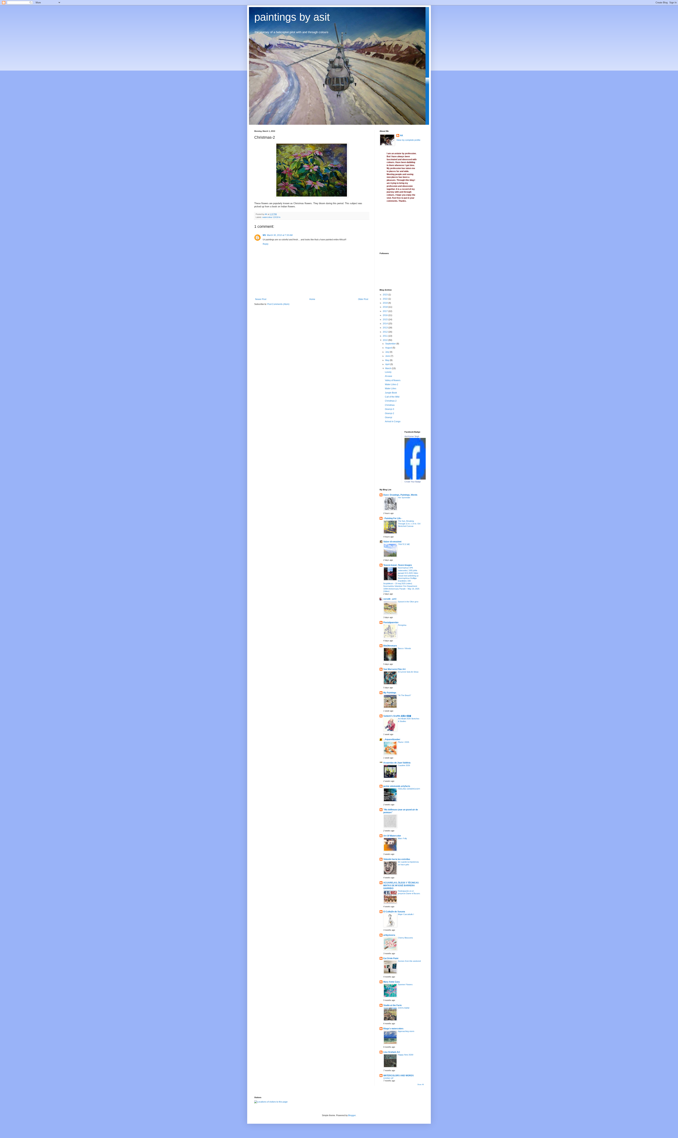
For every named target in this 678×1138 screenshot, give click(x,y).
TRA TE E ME (404, 544)
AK (401, 135)
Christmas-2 (391, 401)
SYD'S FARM (403, 1008)
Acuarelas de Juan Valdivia (397, 762)
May (387, 360)
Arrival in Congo (392, 421)
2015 (385, 319)
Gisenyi (388, 417)
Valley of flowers (392, 380)
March (388, 368)
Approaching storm (406, 1031)
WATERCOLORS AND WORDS (398, 1075)
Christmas (390, 405)
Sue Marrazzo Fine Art (394, 669)
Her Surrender (404, 497)
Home (312, 299)
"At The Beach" (404, 695)
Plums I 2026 (403, 742)
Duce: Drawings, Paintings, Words (400, 495)
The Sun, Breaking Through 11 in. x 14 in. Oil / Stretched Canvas (409, 523)
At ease (388, 376)
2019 (385, 303)
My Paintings (389, 692)
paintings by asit (292, 17)
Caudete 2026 (404, 765)
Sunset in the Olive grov (408, 602)
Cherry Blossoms (405, 938)
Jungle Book (391, 393)
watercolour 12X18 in (271, 217)
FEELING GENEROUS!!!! (409, 789)
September (390, 343)
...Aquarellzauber (391, 739)
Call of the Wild (392, 397)
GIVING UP (388, 1078)
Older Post (363, 299)
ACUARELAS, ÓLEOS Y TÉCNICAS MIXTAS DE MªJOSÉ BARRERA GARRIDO (401, 885)
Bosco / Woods (404, 648)
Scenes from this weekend (409, 961)
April (387, 364)
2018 (385, 307)
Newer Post (260, 299)
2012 (385, 332)
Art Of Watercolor (392, 836)
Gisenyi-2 (389, 413)
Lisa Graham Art (391, 1052)
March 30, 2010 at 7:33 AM (280, 235)
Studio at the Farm (392, 1005)
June (388, 356)
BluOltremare (390, 646)
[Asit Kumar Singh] (415, 479)
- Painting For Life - (392, 518)
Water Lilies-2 (391, 384)
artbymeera (389, 935)
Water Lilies (390, 388)
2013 (385, 327)
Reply (265, 244)
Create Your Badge (413, 482)
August (388, 348)
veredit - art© (390, 599)
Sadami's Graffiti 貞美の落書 (397, 716)
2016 (385, 315)
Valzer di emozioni (392, 541)
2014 (385, 323)
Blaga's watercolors (393, 1028)
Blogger (352, 1115)
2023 (385, 294)
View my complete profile (408, 140)
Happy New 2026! (405, 1055)
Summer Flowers (405, 984)
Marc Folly (402, 838)
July (387, 352)
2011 (385, 336)
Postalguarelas (391, 622)
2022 (385, 299)
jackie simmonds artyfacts (396, 786)
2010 (385, 340)
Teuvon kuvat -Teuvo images (397, 565)
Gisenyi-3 (389, 409)
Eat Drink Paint (390, 958)
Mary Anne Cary (391, 982)
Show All (420, 1084)
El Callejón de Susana (394, 911)
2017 (385, 311)
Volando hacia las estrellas (396, 859)
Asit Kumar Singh (412, 436)
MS (264, 235)
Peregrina (402, 625)
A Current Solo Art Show (408, 672)
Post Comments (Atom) (278, 304)
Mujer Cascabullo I (406, 914)
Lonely (388, 372)
